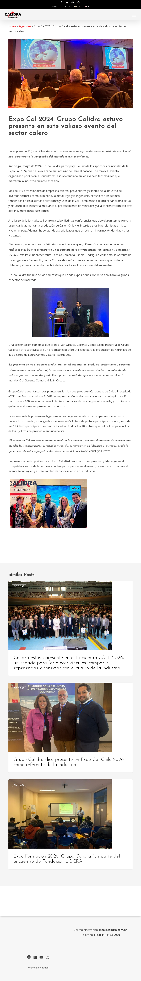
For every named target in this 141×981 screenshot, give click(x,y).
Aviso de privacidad (38, 967)
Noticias (19, 586)
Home (12, 26)
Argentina (24, 26)
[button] (134, 15)
